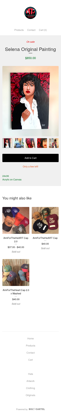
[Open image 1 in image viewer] (30, 101)
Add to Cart (30, 158)
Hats (30, 374)
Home (30, 338)
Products (19, 30)
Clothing (30, 388)
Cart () (43, 30)
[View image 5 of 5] (54, 143)
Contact (31, 30)
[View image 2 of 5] (19, 143)
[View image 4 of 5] (42, 143)
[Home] (30, 13)
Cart (30, 359)
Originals (30, 395)
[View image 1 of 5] (7, 143)
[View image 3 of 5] (30, 143)
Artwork (30, 381)
